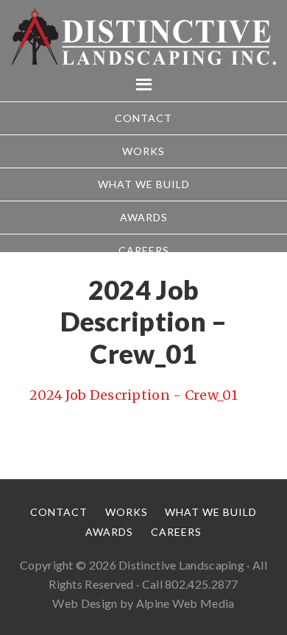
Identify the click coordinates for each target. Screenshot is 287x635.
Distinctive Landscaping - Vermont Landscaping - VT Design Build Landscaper (143, 36)
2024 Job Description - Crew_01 (133, 395)
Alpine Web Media (185, 603)
